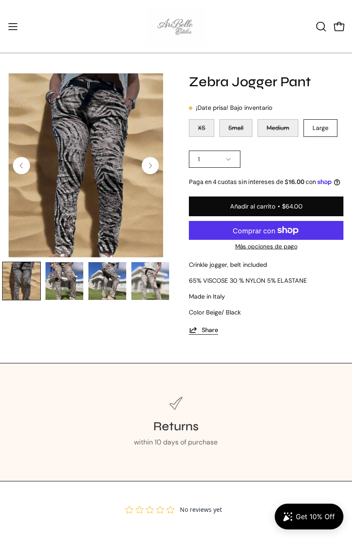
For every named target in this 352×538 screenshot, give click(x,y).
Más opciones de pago (266, 246)
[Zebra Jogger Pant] (21, 281)
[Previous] (21, 165)
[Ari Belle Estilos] (176, 26)
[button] (320, 27)
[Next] (150, 165)
